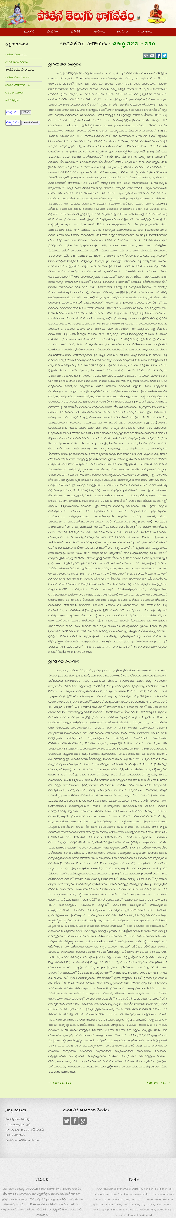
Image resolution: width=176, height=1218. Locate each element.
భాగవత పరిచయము (16, 55)
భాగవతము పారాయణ (20, 70)
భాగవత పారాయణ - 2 (18, 77)
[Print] (146, 56)
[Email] (152, 56)
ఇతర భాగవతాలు (15, 93)
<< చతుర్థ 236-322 (60, 1083)
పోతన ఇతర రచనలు (17, 62)
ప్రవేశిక (75, 32)
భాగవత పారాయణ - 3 (18, 85)
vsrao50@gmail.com (27, 1140)
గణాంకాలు (145, 32)
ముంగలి (29, 32)
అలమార (122, 32)
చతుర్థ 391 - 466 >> (158, 1083)
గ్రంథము (52, 32)
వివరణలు (99, 32)
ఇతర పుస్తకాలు (13, 100)
